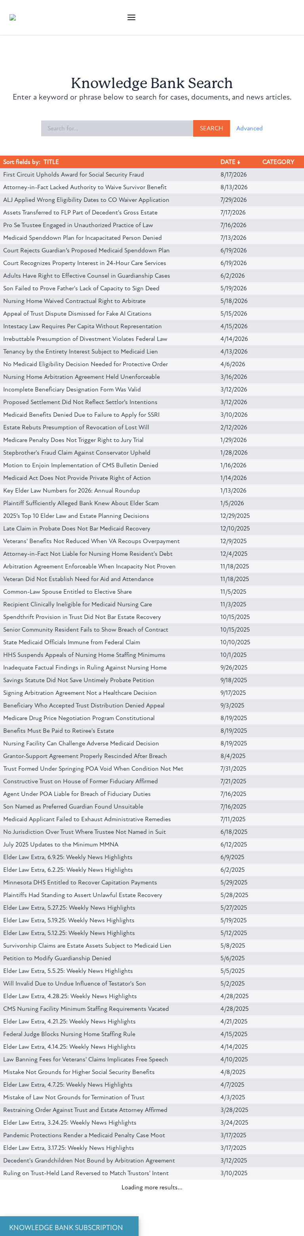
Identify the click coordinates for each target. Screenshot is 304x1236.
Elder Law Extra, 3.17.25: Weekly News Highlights (68, 1148)
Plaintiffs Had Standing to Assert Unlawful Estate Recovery (82, 895)
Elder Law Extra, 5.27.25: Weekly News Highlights (69, 908)
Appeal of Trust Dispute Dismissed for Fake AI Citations (77, 314)
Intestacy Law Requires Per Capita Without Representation (82, 326)
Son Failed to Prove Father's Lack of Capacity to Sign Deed (81, 288)
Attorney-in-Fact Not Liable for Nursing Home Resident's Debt (88, 554)
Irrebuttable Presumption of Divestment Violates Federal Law (85, 339)
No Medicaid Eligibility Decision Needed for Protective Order (85, 364)
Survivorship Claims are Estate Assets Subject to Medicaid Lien (87, 946)
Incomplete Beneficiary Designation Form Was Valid (72, 389)
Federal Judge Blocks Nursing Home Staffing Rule (69, 1034)
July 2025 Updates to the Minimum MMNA (60, 844)
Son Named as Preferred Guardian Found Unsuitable (73, 807)
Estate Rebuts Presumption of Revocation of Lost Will (76, 427)
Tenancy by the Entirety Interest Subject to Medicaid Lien (80, 352)
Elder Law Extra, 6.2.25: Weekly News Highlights (68, 870)
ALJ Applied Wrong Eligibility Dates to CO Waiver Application (86, 200)
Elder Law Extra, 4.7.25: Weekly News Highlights (68, 1085)
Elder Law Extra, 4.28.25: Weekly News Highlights (70, 996)
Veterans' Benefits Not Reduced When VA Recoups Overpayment (91, 541)
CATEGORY (278, 162)
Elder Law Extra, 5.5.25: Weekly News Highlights (68, 971)
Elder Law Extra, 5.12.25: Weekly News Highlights (69, 933)
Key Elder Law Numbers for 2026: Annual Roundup (71, 491)
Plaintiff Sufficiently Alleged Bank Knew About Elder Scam (81, 503)
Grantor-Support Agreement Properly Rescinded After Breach (85, 756)
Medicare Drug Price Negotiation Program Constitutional (79, 718)
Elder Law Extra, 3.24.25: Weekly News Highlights (70, 1123)
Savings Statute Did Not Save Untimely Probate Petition (78, 680)
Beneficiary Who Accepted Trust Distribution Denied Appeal (84, 705)
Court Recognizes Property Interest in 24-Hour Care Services (84, 263)
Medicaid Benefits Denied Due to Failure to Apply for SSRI (81, 415)
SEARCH (211, 128)
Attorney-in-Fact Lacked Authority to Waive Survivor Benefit (85, 187)
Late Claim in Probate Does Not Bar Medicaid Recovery (76, 528)
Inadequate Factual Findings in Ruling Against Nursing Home (85, 668)
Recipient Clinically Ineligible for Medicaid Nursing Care (77, 604)
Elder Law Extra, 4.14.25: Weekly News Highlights (69, 1047)
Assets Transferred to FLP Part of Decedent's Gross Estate (80, 212)
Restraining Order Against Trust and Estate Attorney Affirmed (85, 1110)
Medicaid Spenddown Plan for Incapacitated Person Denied (82, 238)
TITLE (51, 162)
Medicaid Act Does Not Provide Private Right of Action (77, 478)
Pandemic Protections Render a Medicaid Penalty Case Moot (84, 1135)
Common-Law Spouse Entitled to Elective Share (67, 592)
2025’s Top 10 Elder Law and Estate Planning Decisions (76, 516)
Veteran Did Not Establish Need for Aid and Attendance (78, 579)
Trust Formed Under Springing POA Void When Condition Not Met (93, 769)
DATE (228, 162)
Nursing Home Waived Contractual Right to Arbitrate (74, 301)
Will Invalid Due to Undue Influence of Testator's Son (74, 984)
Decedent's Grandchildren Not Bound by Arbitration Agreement (89, 1161)
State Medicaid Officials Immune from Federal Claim (71, 642)
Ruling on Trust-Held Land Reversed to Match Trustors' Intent (86, 1173)
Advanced (249, 128)
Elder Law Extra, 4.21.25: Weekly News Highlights (69, 1021)
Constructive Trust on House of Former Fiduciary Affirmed (80, 781)
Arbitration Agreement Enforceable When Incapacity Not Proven (89, 566)
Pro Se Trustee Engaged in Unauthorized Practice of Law (78, 225)
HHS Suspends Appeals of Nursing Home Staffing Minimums (84, 655)
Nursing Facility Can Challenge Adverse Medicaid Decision (81, 743)
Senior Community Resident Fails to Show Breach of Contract (85, 630)
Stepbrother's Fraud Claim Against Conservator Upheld (76, 453)
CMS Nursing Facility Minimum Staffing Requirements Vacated (86, 1009)
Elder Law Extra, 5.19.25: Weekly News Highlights (69, 920)
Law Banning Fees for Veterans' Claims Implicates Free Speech (85, 1059)
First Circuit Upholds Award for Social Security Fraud (73, 175)
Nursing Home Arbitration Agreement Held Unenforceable (81, 377)
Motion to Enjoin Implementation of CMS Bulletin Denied (80, 465)
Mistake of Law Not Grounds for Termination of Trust (73, 1097)
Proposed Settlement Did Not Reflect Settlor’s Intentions (80, 402)
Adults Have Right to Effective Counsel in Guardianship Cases (86, 276)
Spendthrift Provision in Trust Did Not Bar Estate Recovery (82, 617)
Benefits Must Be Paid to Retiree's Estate (58, 731)
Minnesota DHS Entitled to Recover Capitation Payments (80, 882)
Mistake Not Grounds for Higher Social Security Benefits (79, 1072)
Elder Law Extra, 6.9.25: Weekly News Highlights (68, 857)
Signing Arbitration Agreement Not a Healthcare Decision (80, 693)
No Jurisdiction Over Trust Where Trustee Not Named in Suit (84, 832)
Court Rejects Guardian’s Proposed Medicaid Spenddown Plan (86, 250)
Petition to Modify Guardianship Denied (57, 958)
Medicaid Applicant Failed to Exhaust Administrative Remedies (87, 819)
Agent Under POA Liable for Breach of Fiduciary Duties (77, 794)
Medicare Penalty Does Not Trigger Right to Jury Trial (73, 440)
